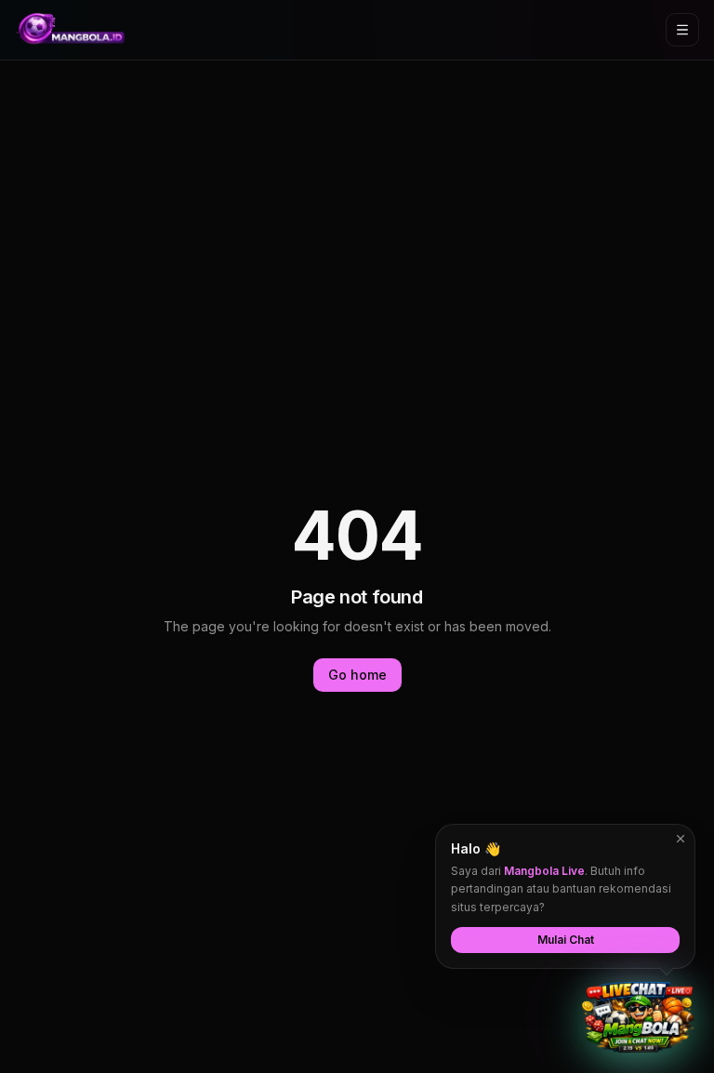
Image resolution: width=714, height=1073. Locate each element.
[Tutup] (680, 838)
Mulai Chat (565, 940)
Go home (357, 674)
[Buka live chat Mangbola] (637, 1017)
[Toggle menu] (682, 29)
